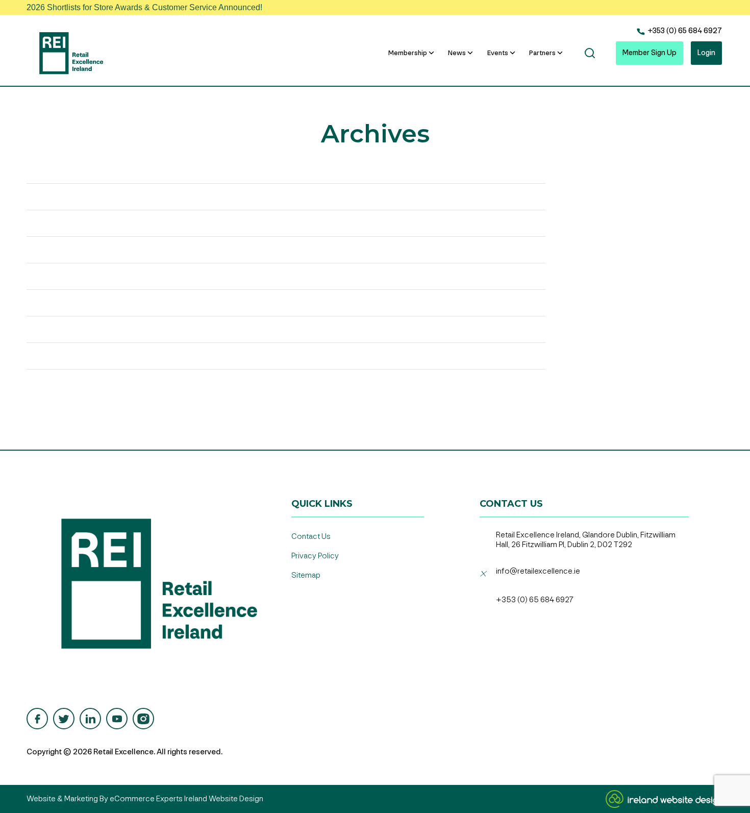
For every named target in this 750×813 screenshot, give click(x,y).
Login (706, 52)
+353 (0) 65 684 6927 (684, 31)
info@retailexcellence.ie (538, 571)
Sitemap (305, 575)
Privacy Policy (315, 556)
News (457, 52)
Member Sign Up (649, 52)
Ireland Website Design (223, 799)
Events (497, 52)
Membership (407, 52)
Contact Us (311, 536)
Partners (542, 52)
